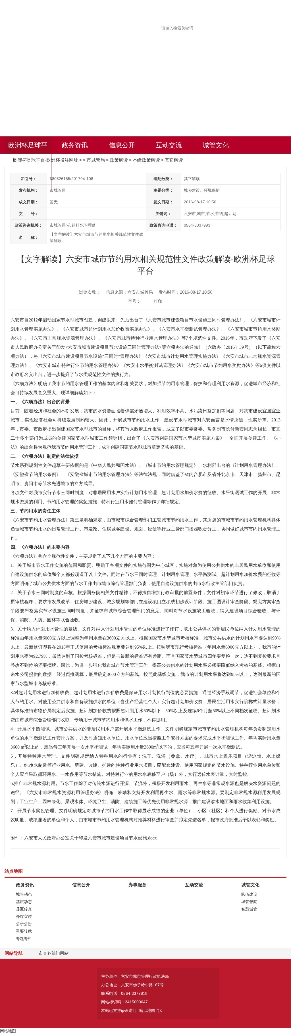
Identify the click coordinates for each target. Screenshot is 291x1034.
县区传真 (24, 909)
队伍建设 (249, 894)
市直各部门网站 (53, 953)
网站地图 (8, 1031)
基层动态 (24, 901)
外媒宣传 (24, 916)
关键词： (163, 213)
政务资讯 (75, 145)
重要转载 (24, 931)
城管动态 (24, 894)
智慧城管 (249, 909)
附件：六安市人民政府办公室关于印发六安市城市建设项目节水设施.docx (84, 837)
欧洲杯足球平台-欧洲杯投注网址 (28, 162)
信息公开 (122, 145)
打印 (158, 301)
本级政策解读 (146, 160)
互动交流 (169, 145)
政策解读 (119, 160)
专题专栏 (24, 938)
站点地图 (147, 1010)
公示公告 (24, 924)
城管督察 (249, 901)
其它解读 (174, 160)
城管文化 (216, 145)
